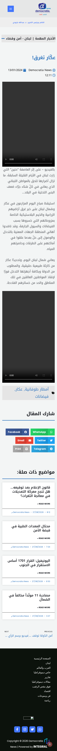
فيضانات (42, 396)
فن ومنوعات (44, 696)
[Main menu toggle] (11, 9)
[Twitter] (32, 729)
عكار (19, 389)
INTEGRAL (40, 747)
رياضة (47, 700)
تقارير (47, 677)
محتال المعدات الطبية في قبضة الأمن (31, 528)
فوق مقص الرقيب (41, 686)
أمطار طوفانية (37, 389)
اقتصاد (47, 691)
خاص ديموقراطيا (42, 672)
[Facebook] (17, 729)
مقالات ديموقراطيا (41, 682)
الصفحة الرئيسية (42, 658)
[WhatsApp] (40, 729)
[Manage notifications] (49, 744)
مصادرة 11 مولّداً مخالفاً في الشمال (29, 597)
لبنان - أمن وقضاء (18, 38)
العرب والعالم (43, 668)
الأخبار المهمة (45, 38)
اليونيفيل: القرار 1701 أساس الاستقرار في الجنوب (29, 563)
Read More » (43, 503)
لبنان (48, 663)
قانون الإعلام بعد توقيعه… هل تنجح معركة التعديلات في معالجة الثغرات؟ (30, 491)
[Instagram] (25, 729)
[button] (43, 432)
